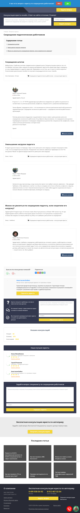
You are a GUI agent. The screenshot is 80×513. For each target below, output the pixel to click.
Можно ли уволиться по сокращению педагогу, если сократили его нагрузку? (30, 51)
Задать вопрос (66, 10)
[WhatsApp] (42, 273)
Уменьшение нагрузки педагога (17, 47)
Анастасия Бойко (23, 280)
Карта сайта (57, 505)
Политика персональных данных (39, 509)
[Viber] (40, 273)
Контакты (6, 506)
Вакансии (6, 508)
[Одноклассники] (38, 273)
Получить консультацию (40, 432)
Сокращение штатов (13, 44)
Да (68, 4)
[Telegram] (45, 273)
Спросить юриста (27, 293)
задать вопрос (67, 133)
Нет (59, 4)
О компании (7, 503)
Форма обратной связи (11, 500)
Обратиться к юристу (56, 320)
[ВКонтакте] (36, 273)
